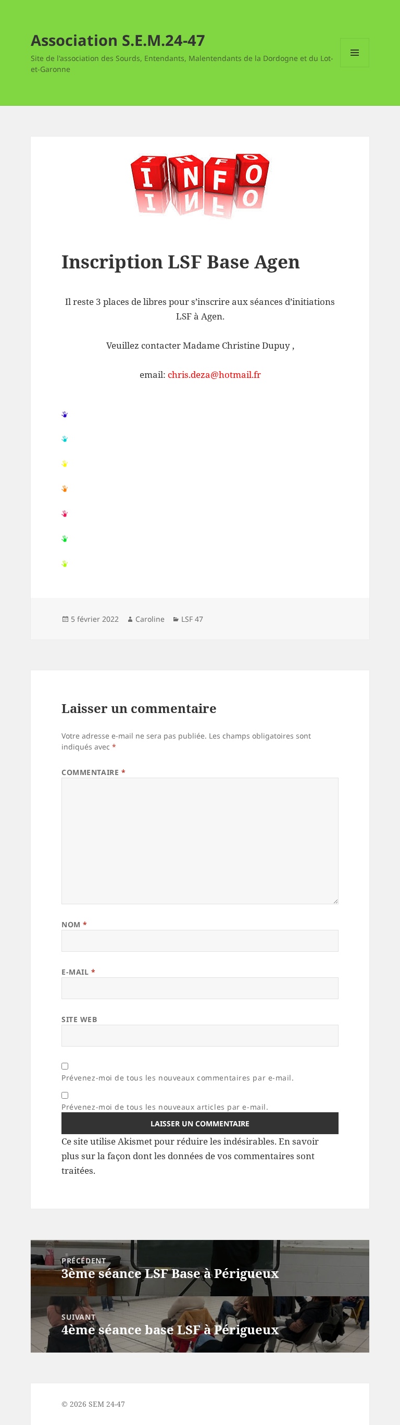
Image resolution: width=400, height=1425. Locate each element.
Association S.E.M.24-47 (118, 40)
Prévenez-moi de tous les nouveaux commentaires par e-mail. (177, 1078)
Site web (79, 1019)
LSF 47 (192, 619)
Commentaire (93, 772)
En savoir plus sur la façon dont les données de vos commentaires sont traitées (190, 1155)
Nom (74, 924)
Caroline (150, 619)
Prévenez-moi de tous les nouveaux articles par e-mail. (164, 1107)
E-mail (78, 972)
